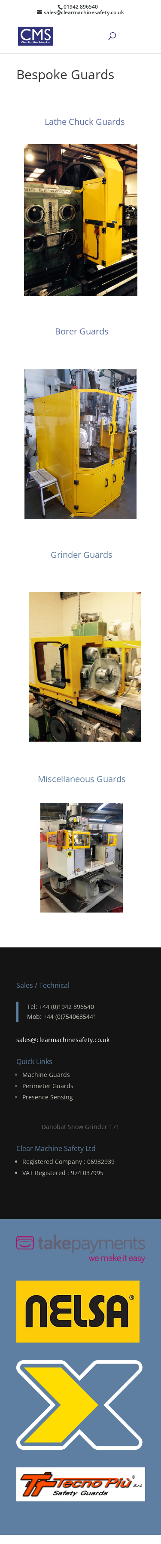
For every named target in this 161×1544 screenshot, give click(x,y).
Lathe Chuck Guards (85, 121)
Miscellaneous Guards (82, 779)
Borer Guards (82, 331)
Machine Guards (46, 1075)
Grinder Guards (81, 554)
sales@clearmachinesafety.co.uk (62, 1040)
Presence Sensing (47, 1097)
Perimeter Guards (47, 1086)
